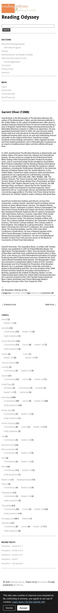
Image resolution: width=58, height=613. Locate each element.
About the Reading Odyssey (13, 44)
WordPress (18, 585)
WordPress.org (8, 97)
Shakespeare (7, 493)
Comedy (5, 367)
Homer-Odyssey (8, 423)
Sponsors (6, 72)
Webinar (25, 519)
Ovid (3, 458)
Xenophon (6, 523)
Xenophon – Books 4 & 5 (12, 550)
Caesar (5, 354)
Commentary (9, 332)
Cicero (25, 354)
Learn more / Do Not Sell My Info (28, 601)
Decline (9, 608)
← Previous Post (9, 304)
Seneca (5, 484)
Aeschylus (8, 388)
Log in (4, 87)
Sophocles (23, 392)
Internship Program (12, 48)
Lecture (25, 345)
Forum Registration (12, 62)
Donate (5, 51)
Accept (23, 608)
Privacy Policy (7, 69)
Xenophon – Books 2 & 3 (12, 555)
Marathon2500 (8, 445)
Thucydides (6, 506)
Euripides (39, 388)
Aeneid (4, 319)
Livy (3, 436)
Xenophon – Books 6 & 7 (12, 546)
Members (35, 293)
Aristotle (5, 328)
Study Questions (11, 336)
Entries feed (6, 90)
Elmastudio (42, 582)
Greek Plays (6, 384)
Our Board (6, 65)
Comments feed (8, 94)
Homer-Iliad (7, 410)
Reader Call (8, 323)
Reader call (6, 480)
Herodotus (6, 397)
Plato (4, 467)
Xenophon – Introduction (12, 563)
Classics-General (9, 363)
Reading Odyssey (20, 17)
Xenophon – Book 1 (10, 559)
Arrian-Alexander (9, 341)
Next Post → (50, 304)
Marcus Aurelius (8, 449)
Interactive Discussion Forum (14, 58)
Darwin (5, 376)
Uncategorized (18, 293)
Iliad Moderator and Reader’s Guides (17, 55)
